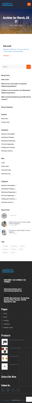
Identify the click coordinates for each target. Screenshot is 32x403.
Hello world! (7, 46)
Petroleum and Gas (7, 151)
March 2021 (4, 119)
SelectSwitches (16, 400)
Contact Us (6, 324)
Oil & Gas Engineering (7, 144)
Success (13, 252)
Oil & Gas (13, 249)
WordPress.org (5, 174)
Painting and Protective (8, 148)
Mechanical (5, 249)
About (5, 317)
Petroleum (5, 252)
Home (5, 313)
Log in (3, 163)
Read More (6, 56)
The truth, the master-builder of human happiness (19, 231)
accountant (5, 246)
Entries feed (5, 166)
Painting (21, 249)
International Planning (7, 137)
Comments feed (6, 170)
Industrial (22, 246)
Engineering (14, 246)
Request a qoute (8, 328)
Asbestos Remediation (8, 134)
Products (6, 320)
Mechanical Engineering (8, 141)
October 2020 (5, 122)
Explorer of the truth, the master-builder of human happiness (19, 222)
